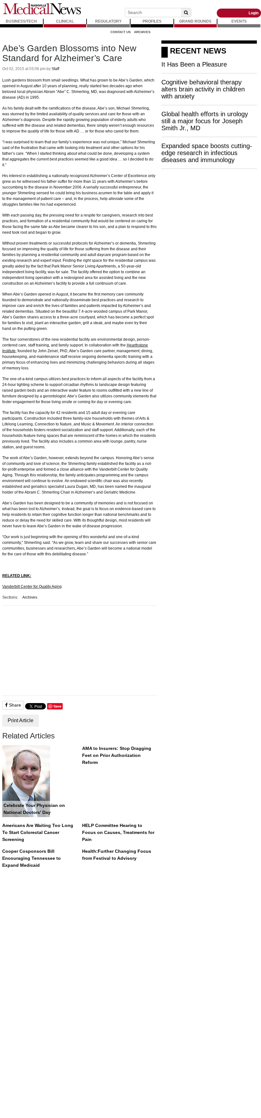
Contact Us (120, 32)
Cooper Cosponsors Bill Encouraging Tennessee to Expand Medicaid (31, 858)
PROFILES (152, 21)
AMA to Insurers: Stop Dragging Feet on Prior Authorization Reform (116, 755)
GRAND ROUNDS (195, 21)
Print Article (20, 720)
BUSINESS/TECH (21, 21)
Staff (55, 69)
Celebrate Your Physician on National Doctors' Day (34, 809)
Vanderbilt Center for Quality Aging (32, 586)
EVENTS (239, 21)
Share (14, 705)
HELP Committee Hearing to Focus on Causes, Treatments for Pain (118, 832)
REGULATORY (108, 21)
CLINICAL (65, 21)
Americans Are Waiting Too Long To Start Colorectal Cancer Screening (37, 832)
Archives (142, 32)
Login (253, 13)
